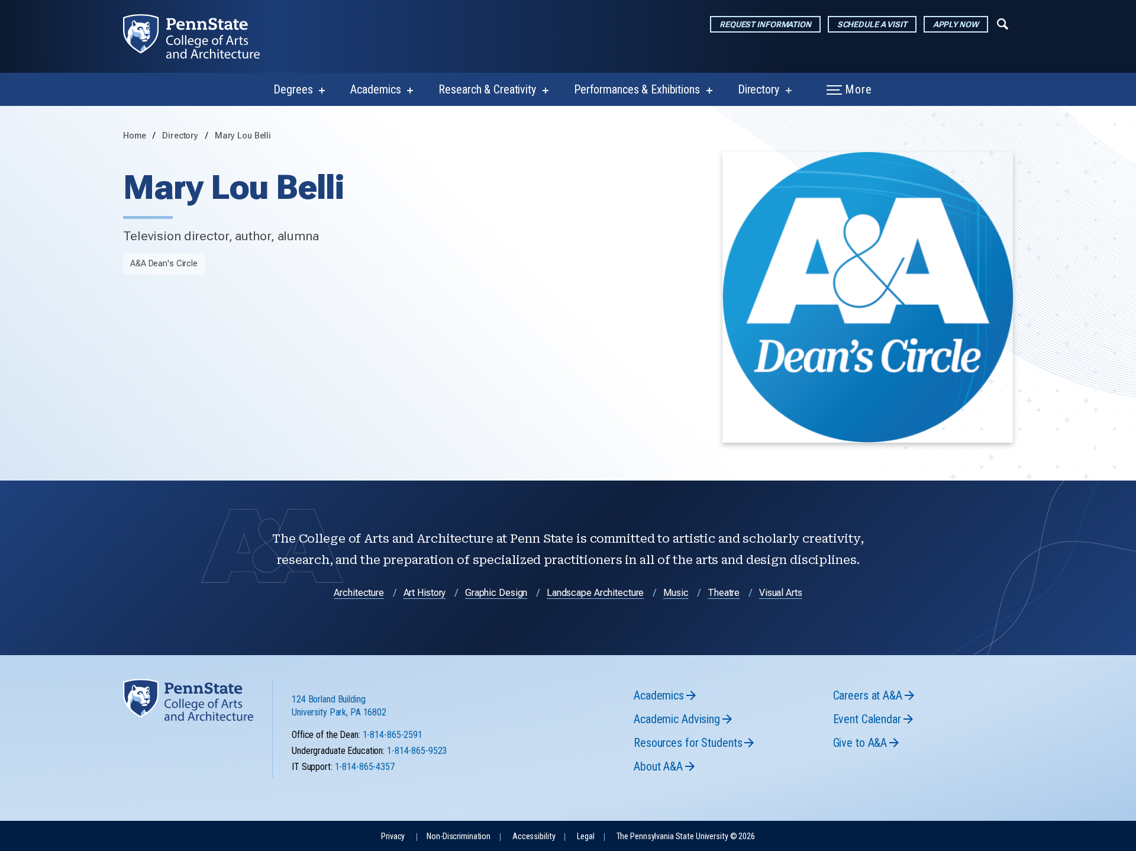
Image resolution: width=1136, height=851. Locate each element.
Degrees (292, 89)
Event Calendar (867, 719)
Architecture (359, 592)
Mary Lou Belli (243, 136)
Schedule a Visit (872, 24)
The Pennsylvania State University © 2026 (686, 836)
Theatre (724, 592)
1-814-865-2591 (392, 734)
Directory (758, 89)
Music (675, 592)
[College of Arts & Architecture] (201, 36)
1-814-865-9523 (417, 750)
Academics (375, 89)
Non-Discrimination (458, 836)
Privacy (393, 836)
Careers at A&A (867, 695)
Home (134, 136)
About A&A (658, 766)
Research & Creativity (486, 89)
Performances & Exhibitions (637, 89)
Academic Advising (677, 719)
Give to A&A (860, 743)
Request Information (765, 24)
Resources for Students (688, 743)
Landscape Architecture (595, 592)
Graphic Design (496, 592)
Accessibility (533, 836)
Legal (585, 836)
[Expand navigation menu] (1002, 23)
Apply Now (956, 24)
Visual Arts (780, 592)
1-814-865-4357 (365, 766)
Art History (425, 592)
